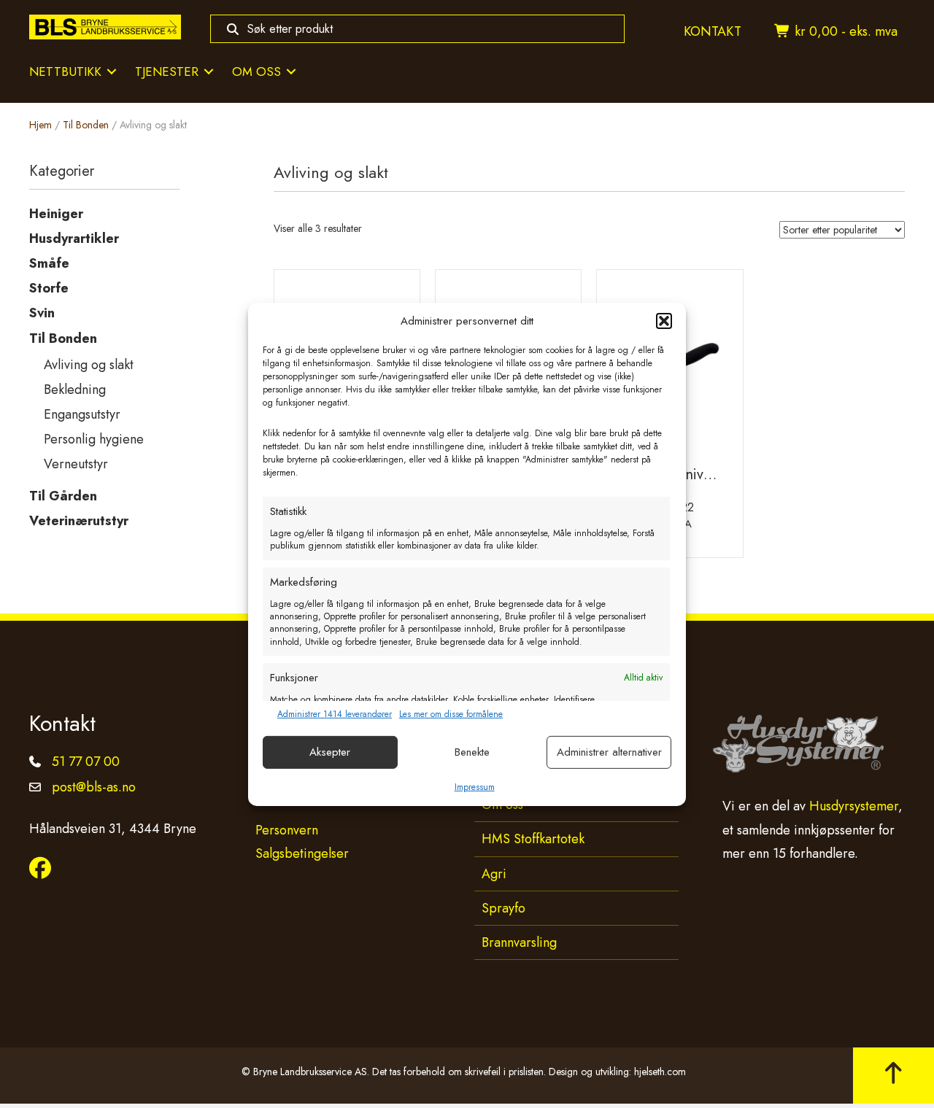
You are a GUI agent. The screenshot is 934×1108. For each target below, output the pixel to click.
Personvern (286, 830)
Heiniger (56, 213)
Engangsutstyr (82, 414)
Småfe (49, 263)
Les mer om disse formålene (451, 714)
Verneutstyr (76, 463)
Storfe (49, 288)
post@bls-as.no (94, 787)
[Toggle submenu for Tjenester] (208, 71)
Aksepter (329, 752)
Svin (42, 312)
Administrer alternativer (609, 752)
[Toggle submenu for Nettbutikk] (111, 71)
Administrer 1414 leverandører (334, 714)
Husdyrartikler (74, 238)
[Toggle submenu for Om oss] (291, 71)
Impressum (475, 787)
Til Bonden (86, 124)
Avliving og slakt (89, 364)
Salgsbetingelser (302, 853)
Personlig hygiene (94, 439)
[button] (664, 321)
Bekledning (75, 389)
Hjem (40, 124)
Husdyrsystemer (853, 806)
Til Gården (63, 496)
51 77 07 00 (86, 761)
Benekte (472, 752)
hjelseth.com (660, 1071)
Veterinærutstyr (78, 520)
